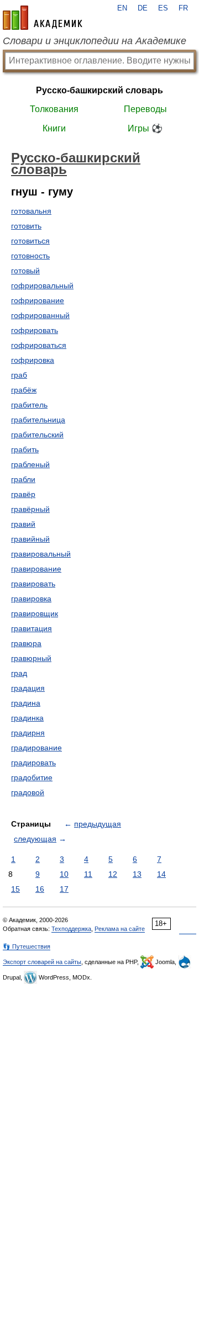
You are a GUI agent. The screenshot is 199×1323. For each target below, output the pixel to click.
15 (15, 889)
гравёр (23, 494)
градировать (33, 762)
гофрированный (40, 315)
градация (28, 688)
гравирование (36, 568)
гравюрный (31, 658)
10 (64, 874)
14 (161, 874)
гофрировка (32, 360)
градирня (28, 732)
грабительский (37, 434)
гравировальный (41, 553)
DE (143, 8)
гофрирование (37, 300)
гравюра (26, 643)
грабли (23, 479)
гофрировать (34, 330)
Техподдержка (71, 928)
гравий (23, 524)
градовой (27, 792)
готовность (30, 255)
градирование (36, 747)
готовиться (30, 240)
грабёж (23, 389)
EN (122, 8)
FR (183, 8)
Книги (54, 128)
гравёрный (30, 509)
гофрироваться (38, 345)
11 (88, 874)
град (19, 673)
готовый (25, 270)
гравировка (31, 598)
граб (19, 375)
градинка (27, 717)
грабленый (30, 464)
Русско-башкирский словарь (99, 90)
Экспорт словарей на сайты (42, 962)
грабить (25, 449)
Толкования (54, 109)
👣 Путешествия (26, 946)
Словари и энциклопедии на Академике (94, 40)
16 (39, 889)
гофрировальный (42, 285)
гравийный (30, 539)
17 (64, 889)
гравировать (33, 583)
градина (25, 702)
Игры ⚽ (145, 128)
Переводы (145, 109)
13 (137, 874)
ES (163, 8)
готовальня (31, 211)
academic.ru (42, 18)
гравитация (31, 628)
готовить (26, 225)
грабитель (29, 404)
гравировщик (34, 613)
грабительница (38, 419)
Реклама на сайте (120, 928)
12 (112, 874)
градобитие (32, 777)
